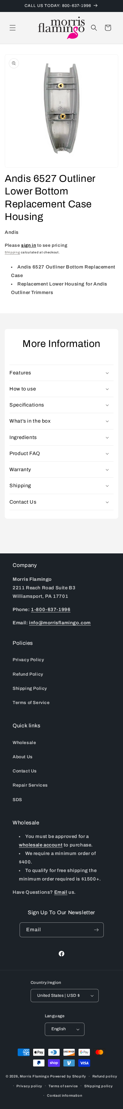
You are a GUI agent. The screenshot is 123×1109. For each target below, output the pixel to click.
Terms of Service (31, 702)
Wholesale (24, 742)
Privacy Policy (28, 659)
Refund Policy (28, 674)
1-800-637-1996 (50, 609)
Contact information (64, 1095)
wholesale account (40, 844)
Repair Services (30, 785)
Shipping (12, 252)
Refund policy (104, 1076)
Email (60, 892)
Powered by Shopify (68, 1076)
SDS (17, 799)
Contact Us (25, 771)
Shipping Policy (30, 688)
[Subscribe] (96, 929)
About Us (23, 756)
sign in (28, 245)
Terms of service (63, 1086)
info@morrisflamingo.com (60, 622)
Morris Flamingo (35, 1076)
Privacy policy (29, 1086)
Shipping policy (98, 1086)
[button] (13, 28)
